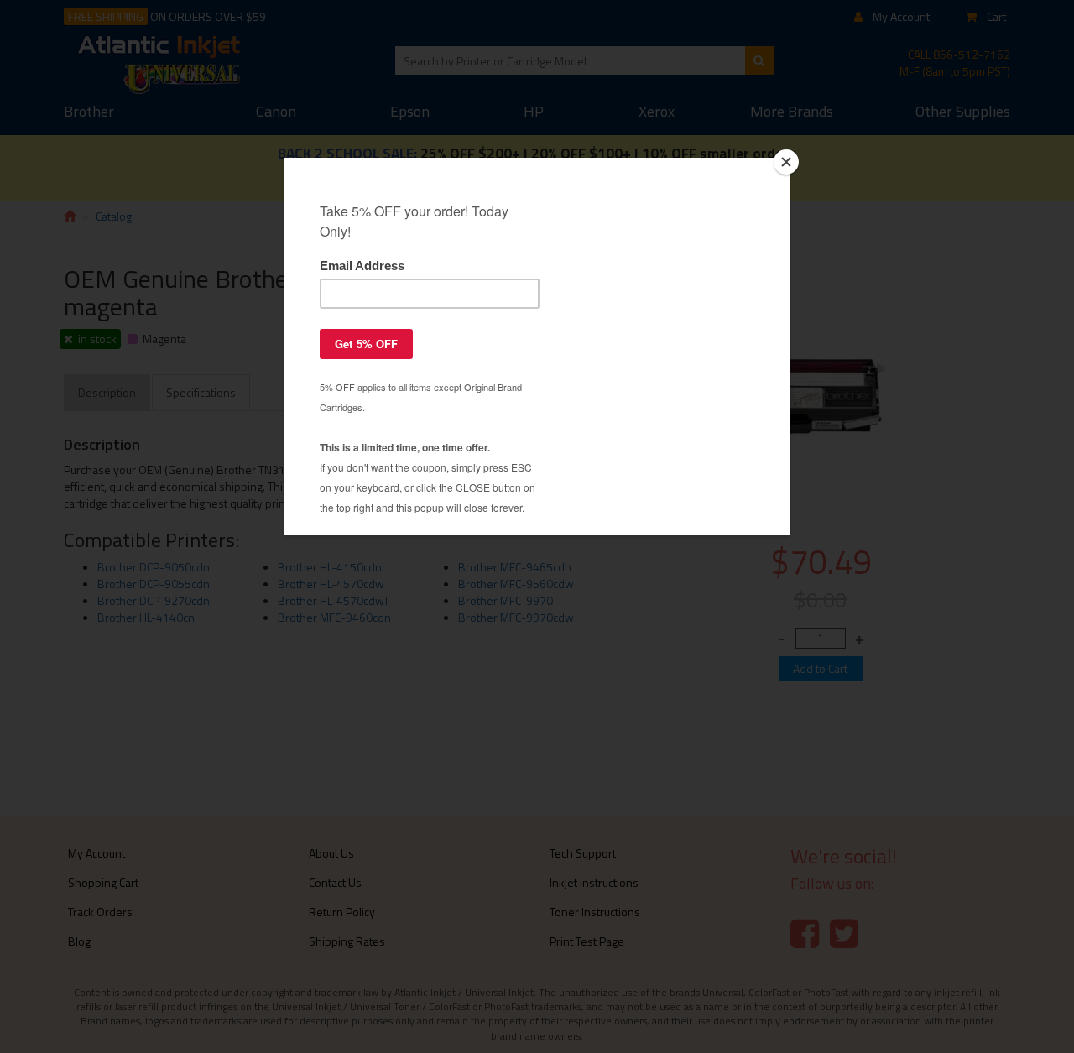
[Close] (786, 162)
